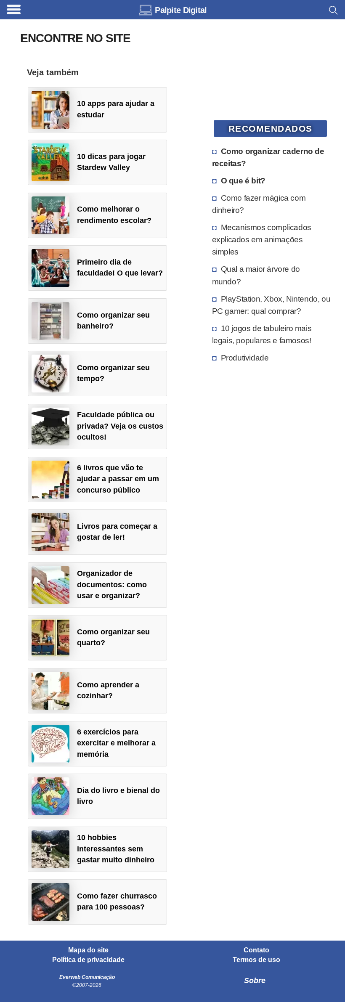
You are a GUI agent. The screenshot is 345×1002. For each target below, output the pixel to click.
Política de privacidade (88, 960)
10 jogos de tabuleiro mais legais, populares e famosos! (262, 334)
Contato (256, 950)
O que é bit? (243, 180)
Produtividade (245, 357)
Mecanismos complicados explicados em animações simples (261, 239)
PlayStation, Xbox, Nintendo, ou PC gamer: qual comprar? (271, 304)
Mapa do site (88, 950)
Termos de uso (256, 960)
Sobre (254, 980)
